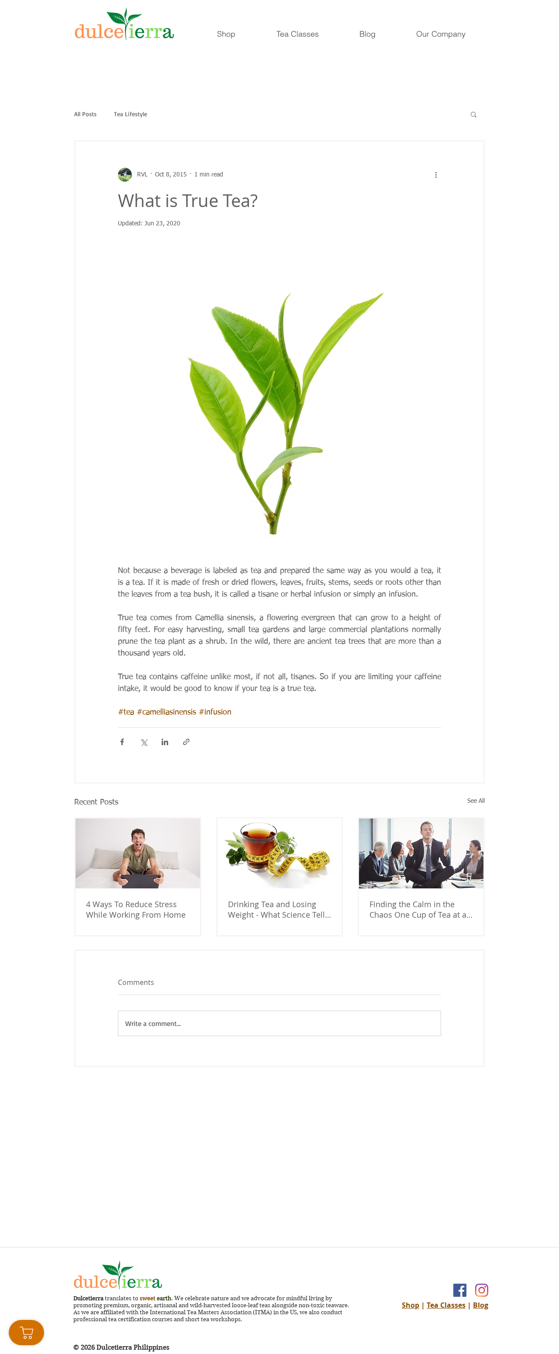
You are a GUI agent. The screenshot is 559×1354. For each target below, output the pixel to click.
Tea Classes (446, 1305)
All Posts (85, 114)
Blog (480, 1305)
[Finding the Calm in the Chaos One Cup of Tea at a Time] (421, 853)
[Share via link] (186, 742)
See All (476, 801)
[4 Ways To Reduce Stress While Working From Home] (138, 853)
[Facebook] (459, 1290)
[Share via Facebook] (122, 742)
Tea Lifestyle (130, 114)
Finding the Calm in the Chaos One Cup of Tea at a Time (417, 909)
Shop (410, 1305)
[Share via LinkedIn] (165, 742)
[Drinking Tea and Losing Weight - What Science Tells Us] (279, 853)
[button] (473, 114)
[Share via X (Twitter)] (143, 742)
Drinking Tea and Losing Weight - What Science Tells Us (278, 909)
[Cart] (26, 1332)
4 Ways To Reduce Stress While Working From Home (136, 909)
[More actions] (436, 174)
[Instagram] (481, 1290)
